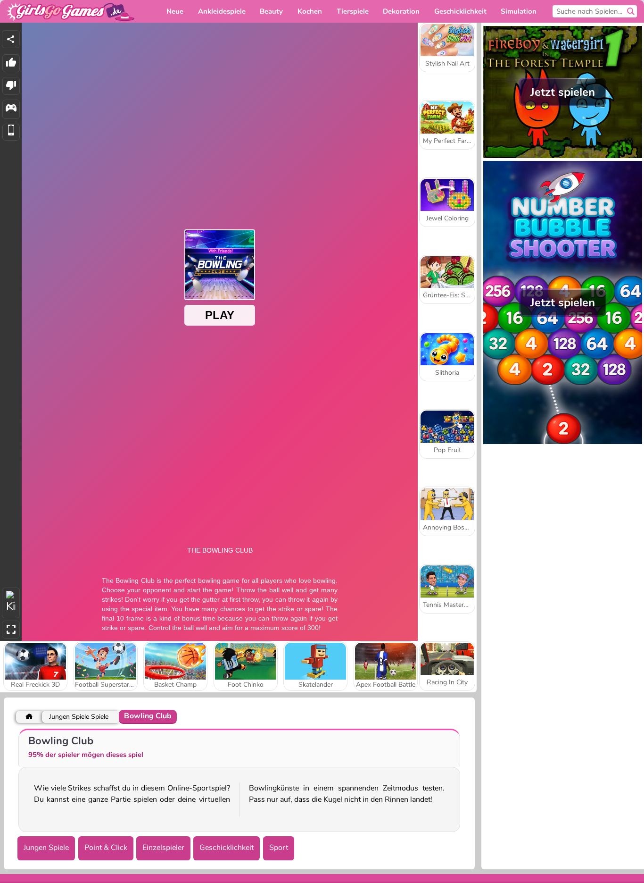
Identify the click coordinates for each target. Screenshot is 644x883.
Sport (278, 847)
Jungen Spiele (46, 847)
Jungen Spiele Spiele (78, 716)
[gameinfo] (11, 109)
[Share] (11, 39)
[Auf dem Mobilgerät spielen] (11, 132)
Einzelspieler (163, 847)
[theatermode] (11, 603)
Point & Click (105, 847)
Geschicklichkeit (226, 847)
